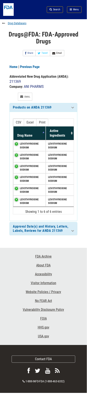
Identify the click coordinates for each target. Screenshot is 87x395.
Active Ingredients (57, 133)
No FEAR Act (43, 301)
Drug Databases (17, 23)
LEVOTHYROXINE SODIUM (29, 145)
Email (59, 53)
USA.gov (43, 336)
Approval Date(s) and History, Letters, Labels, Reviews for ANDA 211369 (40, 228)
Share (30, 53)
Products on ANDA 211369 (32, 107)
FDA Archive (43, 256)
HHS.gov (43, 327)
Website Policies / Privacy (43, 292)
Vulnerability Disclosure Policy (43, 310)
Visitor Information (43, 283)
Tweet (44, 53)
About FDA (43, 265)
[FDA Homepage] (14, 15)
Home (13, 67)
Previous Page (30, 67)
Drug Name (24, 135)
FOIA (43, 318)
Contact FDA (43, 359)
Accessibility (43, 274)
